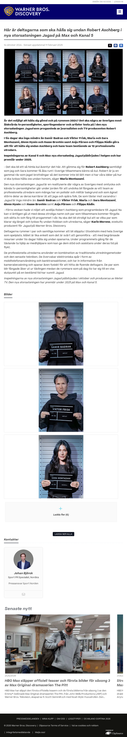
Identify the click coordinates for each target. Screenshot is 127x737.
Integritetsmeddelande (18, 733)
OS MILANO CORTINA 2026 (97, 719)
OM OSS (61, 719)
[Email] (23, 595)
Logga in (118, 2)
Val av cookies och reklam (85, 726)
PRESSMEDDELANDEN (28, 719)
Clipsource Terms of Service (54, 726)
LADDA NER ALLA (63, 534)
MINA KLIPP (48, 719)
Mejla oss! (40, 733)
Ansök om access (101, 2)
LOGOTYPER (74, 719)
